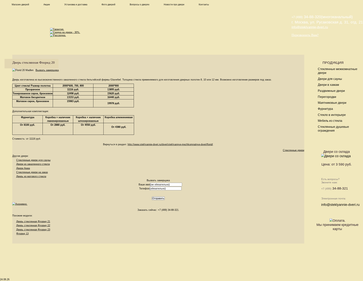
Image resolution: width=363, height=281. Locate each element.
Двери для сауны (330, 78)
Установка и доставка (75, 4)
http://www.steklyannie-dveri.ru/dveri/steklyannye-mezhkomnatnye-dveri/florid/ (170, 144)
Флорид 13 (22, 233)
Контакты (204, 4)
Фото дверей (108, 4)
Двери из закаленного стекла (33, 164)
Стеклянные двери (293, 150)
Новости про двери (174, 4)
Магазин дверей (20, 4)
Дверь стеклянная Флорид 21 (33, 221)
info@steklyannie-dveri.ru (310, 27)
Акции (46, 4)
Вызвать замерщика (47, 70)
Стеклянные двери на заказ (32, 172)
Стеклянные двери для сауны (33, 160)
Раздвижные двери (331, 90)
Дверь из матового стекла (31, 176)
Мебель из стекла (330, 120)
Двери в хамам (328, 84)
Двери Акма (23, 168)
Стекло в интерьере (332, 114)
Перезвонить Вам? (305, 35)
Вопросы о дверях (139, 4)
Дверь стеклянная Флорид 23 (33, 229)
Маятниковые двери (332, 102)
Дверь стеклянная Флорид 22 (33, 225)
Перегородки (327, 96)
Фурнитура (325, 108)
